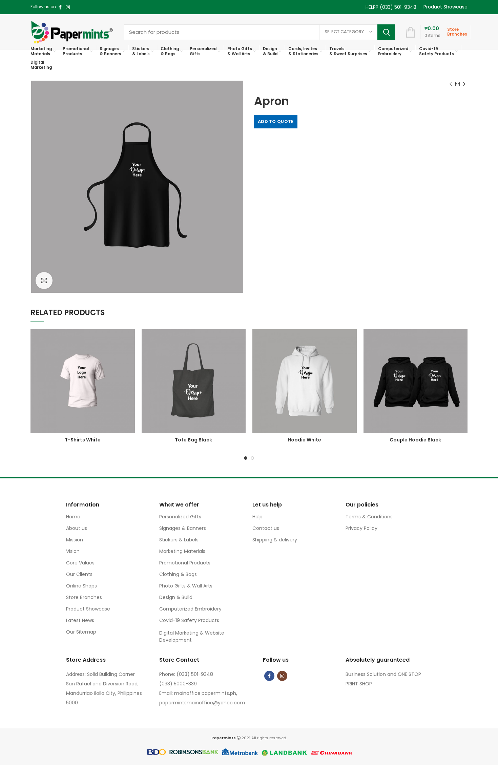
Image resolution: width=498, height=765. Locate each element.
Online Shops (81, 585)
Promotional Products (184, 562)
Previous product (450, 84)
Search (386, 32)
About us (76, 528)
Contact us (265, 528)
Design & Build (175, 597)
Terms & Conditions (369, 516)
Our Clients (79, 574)
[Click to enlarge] (44, 280)
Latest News (80, 620)
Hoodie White (304, 439)
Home (73, 516)
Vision (73, 551)
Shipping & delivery (274, 539)
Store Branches (84, 597)
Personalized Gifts (180, 516)
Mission (74, 539)
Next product (464, 84)
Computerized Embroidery (190, 608)
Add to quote (276, 121)
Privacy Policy (361, 528)
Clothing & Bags (178, 574)
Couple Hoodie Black (415, 439)
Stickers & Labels (179, 539)
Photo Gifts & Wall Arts (185, 585)
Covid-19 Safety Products (189, 620)
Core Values (80, 562)
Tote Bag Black (193, 439)
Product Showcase (88, 608)
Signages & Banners (182, 528)
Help (257, 516)
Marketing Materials (182, 551)
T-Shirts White (83, 439)
